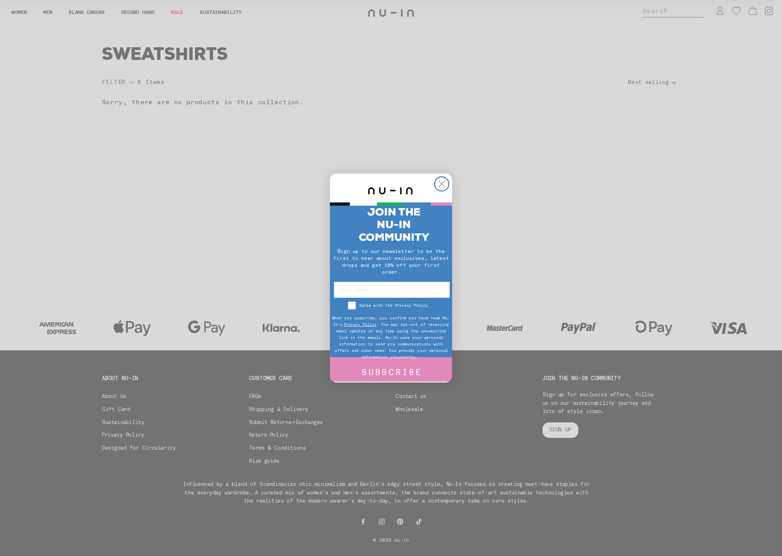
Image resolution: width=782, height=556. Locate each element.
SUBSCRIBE (392, 373)
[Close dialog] (442, 184)
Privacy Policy (360, 325)
